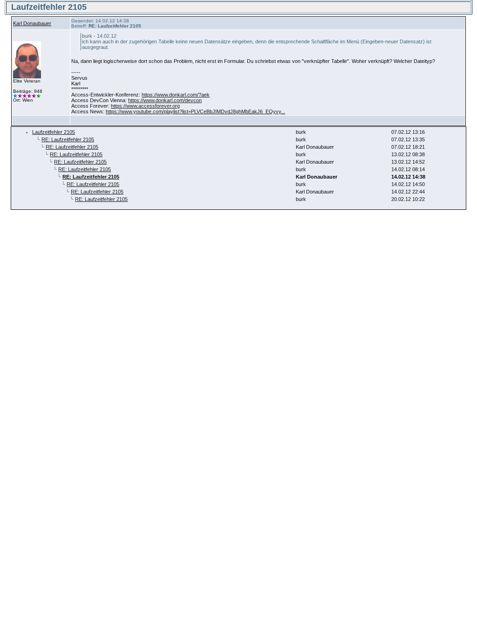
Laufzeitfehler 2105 (53, 132)
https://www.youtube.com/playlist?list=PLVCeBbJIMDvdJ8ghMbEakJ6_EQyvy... (195, 111)
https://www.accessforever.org (145, 106)
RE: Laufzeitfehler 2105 (67, 139)
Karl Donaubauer (32, 23)
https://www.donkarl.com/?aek (176, 94)
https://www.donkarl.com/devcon (165, 100)
